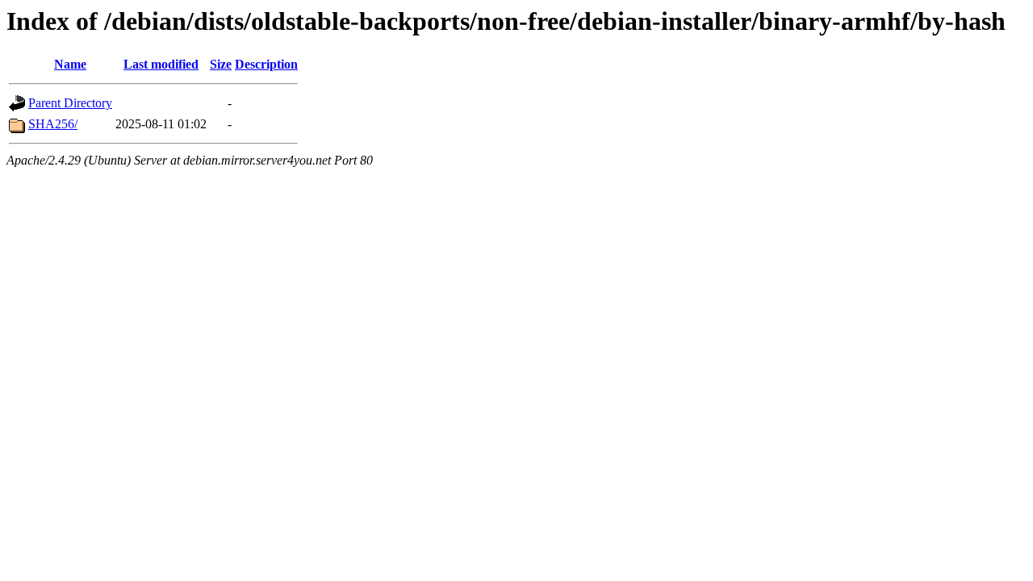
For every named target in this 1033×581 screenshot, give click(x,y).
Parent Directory (70, 103)
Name (70, 64)
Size (221, 64)
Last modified (161, 64)
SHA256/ (52, 124)
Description (266, 64)
